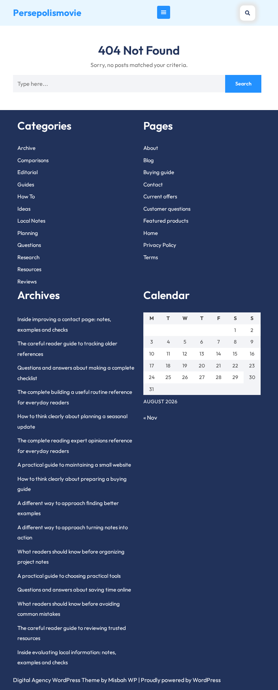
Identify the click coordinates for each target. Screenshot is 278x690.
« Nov (150, 417)
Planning (27, 233)
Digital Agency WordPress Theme (56, 679)
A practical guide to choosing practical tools (69, 575)
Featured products (165, 220)
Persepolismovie (47, 12)
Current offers (160, 196)
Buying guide (158, 172)
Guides (25, 184)
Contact (153, 184)
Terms (150, 257)
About (150, 147)
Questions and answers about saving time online (74, 589)
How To (26, 196)
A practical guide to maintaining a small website (74, 464)
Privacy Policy (159, 244)
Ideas (23, 208)
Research (28, 257)
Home (150, 233)
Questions (29, 244)
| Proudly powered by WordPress (179, 679)
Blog (148, 160)
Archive (26, 147)
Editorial (27, 172)
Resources (29, 269)
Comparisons (33, 160)
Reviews (27, 281)
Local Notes (31, 220)
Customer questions (166, 208)
